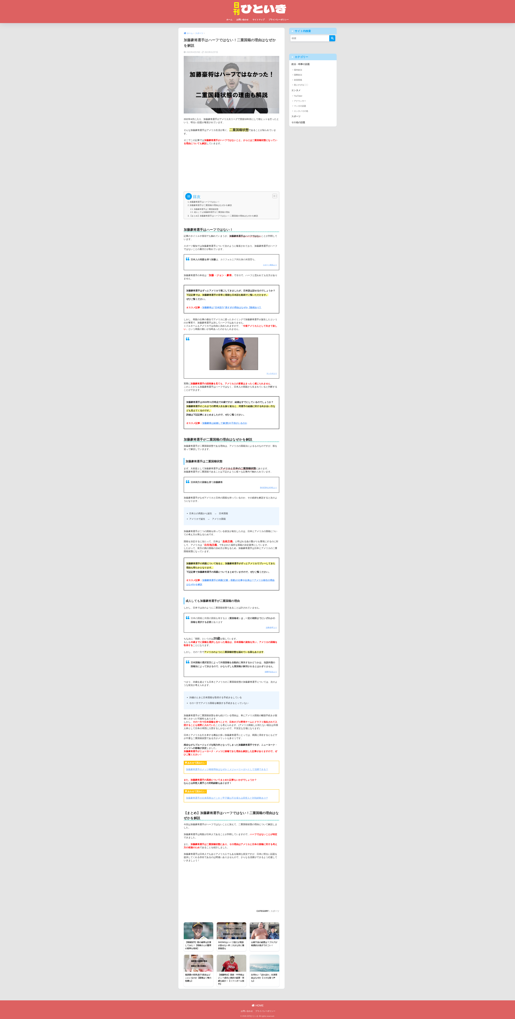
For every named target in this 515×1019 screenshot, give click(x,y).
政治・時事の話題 (300, 64)
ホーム (229, 19)
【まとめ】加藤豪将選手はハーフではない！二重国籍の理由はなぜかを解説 (224, 216)
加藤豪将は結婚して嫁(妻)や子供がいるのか (224, 423)
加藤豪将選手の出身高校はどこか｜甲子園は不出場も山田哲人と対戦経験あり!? (227, 798)
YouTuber (298, 96)
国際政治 (298, 75)
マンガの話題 (300, 106)
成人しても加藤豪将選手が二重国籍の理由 (212, 212)
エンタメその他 (301, 111)
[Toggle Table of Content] (273, 196)
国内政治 (298, 70)
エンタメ (296, 90)
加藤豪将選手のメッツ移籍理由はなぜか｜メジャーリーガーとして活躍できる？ (227, 769)
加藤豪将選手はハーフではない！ (205, 202)
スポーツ (275, 911)
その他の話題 (298, 122)
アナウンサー (300, 101)
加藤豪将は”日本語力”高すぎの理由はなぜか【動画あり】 (232, 307)
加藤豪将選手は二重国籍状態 (206, 209)
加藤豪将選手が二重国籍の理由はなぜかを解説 (211, 205)
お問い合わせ (242, 19)
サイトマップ (259, 19)
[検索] (332, 38)
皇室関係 (298, 80)
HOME (259, 1005)
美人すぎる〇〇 (301, 85)
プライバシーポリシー (279, 19)
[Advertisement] (231, 167)
